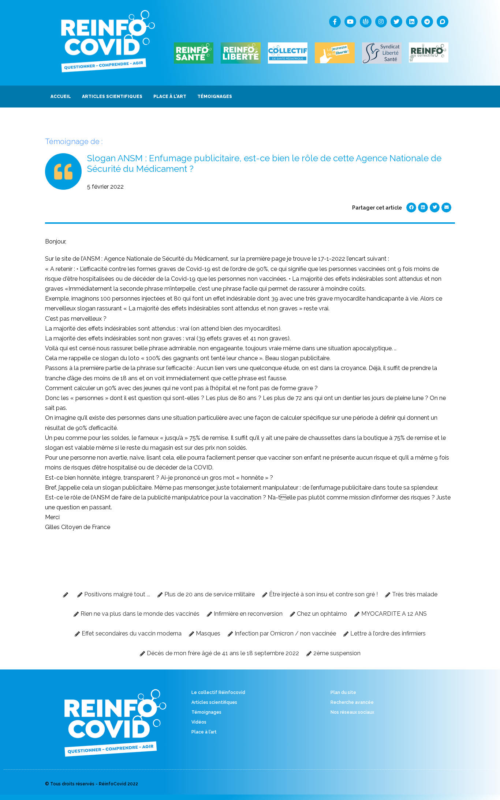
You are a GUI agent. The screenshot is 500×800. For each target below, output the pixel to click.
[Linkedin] (412, 21)
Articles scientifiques (214, 702)
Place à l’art (204, 732)
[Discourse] (442, 21)
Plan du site (343, 692)
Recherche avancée (352, 702)
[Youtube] (350, 21)
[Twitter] (396, 21)
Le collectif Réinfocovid (218, 692)
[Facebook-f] (335, 21)
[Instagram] (381, 21)
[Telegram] (427, 21)
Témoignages (206, 712)
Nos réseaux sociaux (352, 712)
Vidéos (198, 722)
